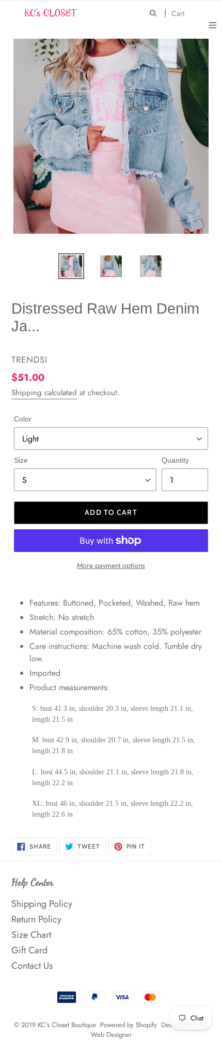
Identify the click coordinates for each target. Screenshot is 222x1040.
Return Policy (36, 919)
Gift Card (29, 950)
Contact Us (32, 965)
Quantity (175, 460)
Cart (180, 13)
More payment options (111, 565)
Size (21, 460)
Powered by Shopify (128, 1025)
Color (22, 419)
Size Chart (31, 934)
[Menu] (212, 24)
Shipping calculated (44, 392)
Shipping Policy (41, 904)
